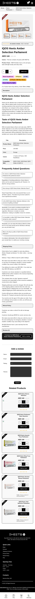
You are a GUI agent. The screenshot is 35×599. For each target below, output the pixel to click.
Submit (17, 382)
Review (5, 371)
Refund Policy (7, 305)
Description (6, 90)
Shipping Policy (7, 246)
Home (2, 8)
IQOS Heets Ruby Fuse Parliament (23, 456)
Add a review (26, 336)
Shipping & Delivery (7, 551)
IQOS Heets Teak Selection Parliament (24, 502)
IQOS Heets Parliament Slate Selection (23, 415)
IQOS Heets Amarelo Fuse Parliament (23, 436)
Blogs (4, 547)
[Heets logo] (17, 535)
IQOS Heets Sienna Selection (23, 394)
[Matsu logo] (11, 3)
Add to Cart (24, 71)
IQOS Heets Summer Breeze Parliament (23, 477)
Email (4, 358)
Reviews (5, 549)
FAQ (4, 557)
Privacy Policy (6, 553)
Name (5, 354)
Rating (5, 363)
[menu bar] (32, 3)
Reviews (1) (6, 330)
